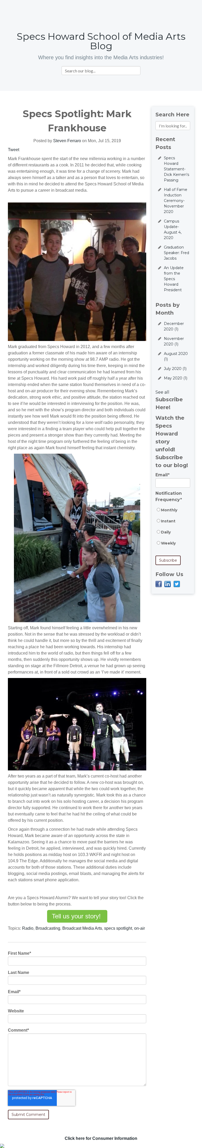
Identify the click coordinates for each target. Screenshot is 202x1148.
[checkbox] (172, 529)
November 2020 (174, 341)
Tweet (13, 149)
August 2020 (176, 356)
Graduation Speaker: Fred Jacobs (176, 253)
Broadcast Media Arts (82, 928)
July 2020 (175, 368)
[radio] (172, 512)
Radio (27, 928)
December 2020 (174, 326)
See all (162, 392)
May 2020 (175, 378)
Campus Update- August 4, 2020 (172, 229)
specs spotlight (118, 928)
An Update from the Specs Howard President (174, 278)
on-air (139, 928)
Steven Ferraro (67, 140)
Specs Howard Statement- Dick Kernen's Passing (176, 169)
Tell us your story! (77, 916)
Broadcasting (48, 928)
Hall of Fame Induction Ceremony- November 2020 (175, 200)
